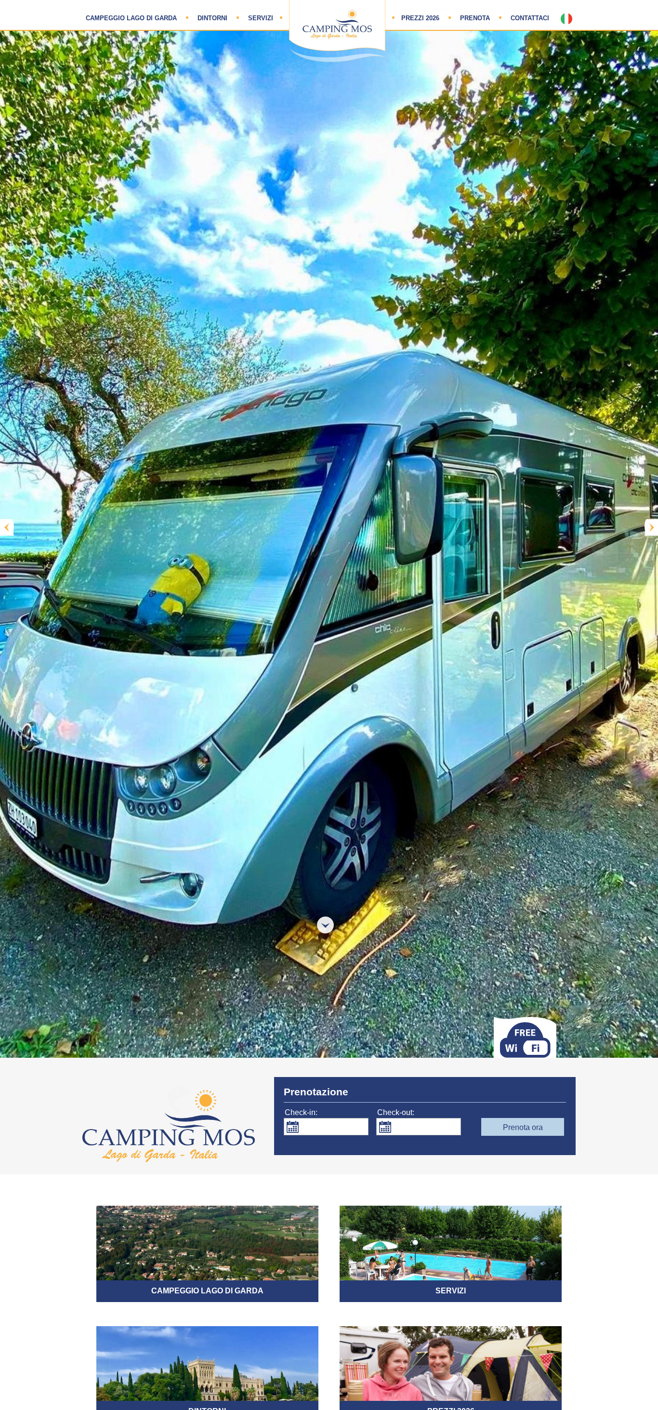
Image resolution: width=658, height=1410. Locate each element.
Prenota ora (523, 1127)
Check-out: (395, 1112)
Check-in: (301, 1112)
